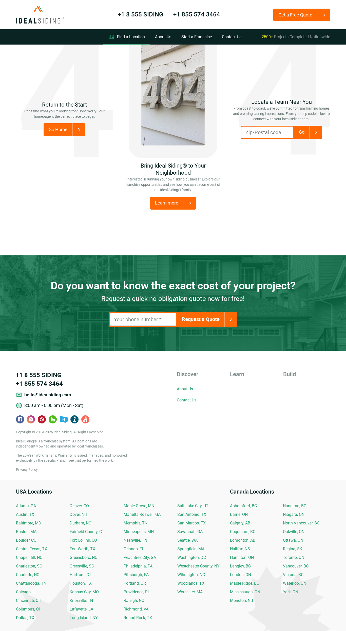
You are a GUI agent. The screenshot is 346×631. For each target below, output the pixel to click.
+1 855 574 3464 (196, 14)
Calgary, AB (240, 523)
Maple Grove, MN (139, 505)
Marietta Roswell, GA (142, 514)
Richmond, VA (136, 609)
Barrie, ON (239, 514)
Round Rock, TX (138, 617)
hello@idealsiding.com (47, 394)
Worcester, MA (190, 591)
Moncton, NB (241, 600)
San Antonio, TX (191, 514)
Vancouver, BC (296, 566)
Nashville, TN (135, 540)
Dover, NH (78, 514)
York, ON (290, 591)
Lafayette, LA (81, 609)
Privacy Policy (27, 469)
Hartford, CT (80, 574)
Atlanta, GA (26, 505)
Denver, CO (79, 505)
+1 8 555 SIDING (140, 14)
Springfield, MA (190, 548)
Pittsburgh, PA (136, 574)
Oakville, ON (293, 531)
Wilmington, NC (191, 574)
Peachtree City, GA (140, 557)
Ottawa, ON (293, 540)
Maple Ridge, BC (244, 583)
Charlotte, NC (27, 574)
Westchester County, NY (198, 566)
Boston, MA (26, 531)
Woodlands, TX (190, 583)
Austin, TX (25, 514)
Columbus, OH (29, 609)
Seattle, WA (187, 540)
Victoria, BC (293, 574)
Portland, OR (135, 583)
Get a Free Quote (295, 14)
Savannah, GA (190, 531)
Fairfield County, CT (87, 531)
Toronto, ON (293, 557)
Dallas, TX (25, 617)
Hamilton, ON (242, 557)
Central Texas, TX (31, 548)
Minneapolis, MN (139, 531)
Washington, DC (191, 557)
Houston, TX (81, 583)
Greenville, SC (82, 566)
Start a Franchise (196, 36)
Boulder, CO (26, 540)
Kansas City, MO (84, 591)
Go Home (58, 129)
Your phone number (138, 319)
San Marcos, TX (191, 523)
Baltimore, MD (28, 523)
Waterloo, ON (294, 583)
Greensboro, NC (83, 557)
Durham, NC (80, 523)
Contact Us (231, 36)
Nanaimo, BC (294, 505)
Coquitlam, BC (242, 531)
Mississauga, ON (245, 591)
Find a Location (131, 36)
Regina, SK (292, 548)
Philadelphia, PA (138, 566)
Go (301, 132)
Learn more (166, 203)
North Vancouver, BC (301, 523)
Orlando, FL (134, 548)
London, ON (240, 574)
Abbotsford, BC (243, 505)
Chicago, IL (26, 591)
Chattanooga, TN (31, 583)
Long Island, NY (84, 617)
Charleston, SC (29, 566)
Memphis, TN (135, 523)
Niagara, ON (293, 514)
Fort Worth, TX (82, 548)
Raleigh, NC (134, 600)
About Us (163, 36)
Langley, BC (240, 566)
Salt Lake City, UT (192, 505)
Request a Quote (201, 319)
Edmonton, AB (242, 540)
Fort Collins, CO (83, 540)
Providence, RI (136, 591)
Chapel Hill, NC (29, 557)
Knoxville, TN (81, 600)
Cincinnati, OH (28, 600)
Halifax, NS (240, 548)
